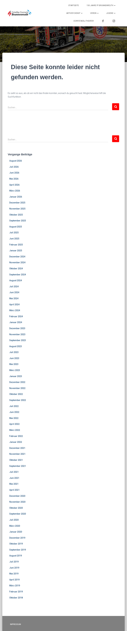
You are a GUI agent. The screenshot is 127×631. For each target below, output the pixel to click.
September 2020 (17, 514)
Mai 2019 (13, 573)
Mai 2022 (13, 418)
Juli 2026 (14, 167)
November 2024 (17, 262)
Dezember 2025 (17, 202)
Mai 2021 (13, 484)
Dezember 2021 (17, 448)
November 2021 (17, 454)
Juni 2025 (14, 238)
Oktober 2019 (16, 543)
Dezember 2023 (17, 328)
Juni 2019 (14, 568)
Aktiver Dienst (73, 13)
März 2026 (14, 190)
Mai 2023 (13, 364)
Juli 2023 (14, 352)
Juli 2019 (14, 561)
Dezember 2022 (17, 382)
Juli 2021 (14, 472)
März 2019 (14, 585)
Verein (93, 13)
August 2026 (15, 161)
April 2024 (14, 304)
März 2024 (14, 310)
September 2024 (17, 274)
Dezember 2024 (17, 256)
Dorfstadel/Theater (84, 21)
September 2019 (17, 550)
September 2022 (17, 400)
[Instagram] (114, 21)
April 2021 (14, 490)
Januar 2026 (15, 197)
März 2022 (14, 430)
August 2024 (15, 280)
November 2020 (17, 502)
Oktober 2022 (16, 394)
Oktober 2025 (16, 214)
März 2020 (14, 526)
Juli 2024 (14, 286)
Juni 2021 (14, 478)
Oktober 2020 (16, 508)
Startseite (73, 5)
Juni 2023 (14, 358)
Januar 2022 (15, 442)
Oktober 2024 (16, 268)
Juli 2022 (14, 406)
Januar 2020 (15, 532)
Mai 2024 (13, 298)
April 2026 (14, 185)
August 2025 (15, 226)
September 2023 (17, 340)
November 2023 (17, 334)
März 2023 (14, 370)
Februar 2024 (16, 316)
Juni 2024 (14, 292)
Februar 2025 (16, 244)
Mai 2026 (13, 179)
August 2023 (15, 346)
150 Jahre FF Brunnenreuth (100, 5)
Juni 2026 (14, 172)
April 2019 (14, 579)
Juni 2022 (14, 412)
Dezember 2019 (17, 538)
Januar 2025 (15, 250)
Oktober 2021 (16, 460)
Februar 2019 (16, 591)
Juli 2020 (14, 520)
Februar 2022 (16, 436)
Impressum (15, 624)
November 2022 (17, 388)
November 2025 (17, 208)
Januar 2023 (15, 376)
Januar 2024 (15, 322)
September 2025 (17, 220)
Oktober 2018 (16, 597)
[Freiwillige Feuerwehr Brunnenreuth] (19, 13)
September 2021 (17, 466)
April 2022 (14, 424)
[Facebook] (103, 21)
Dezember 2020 (17, 496)
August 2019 (15, 555)
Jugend (110, 13)
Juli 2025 (14, 232)
